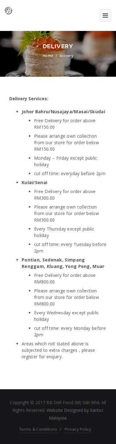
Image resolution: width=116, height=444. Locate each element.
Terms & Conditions (38, 429)
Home (48, 55)
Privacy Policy (78, 429)
